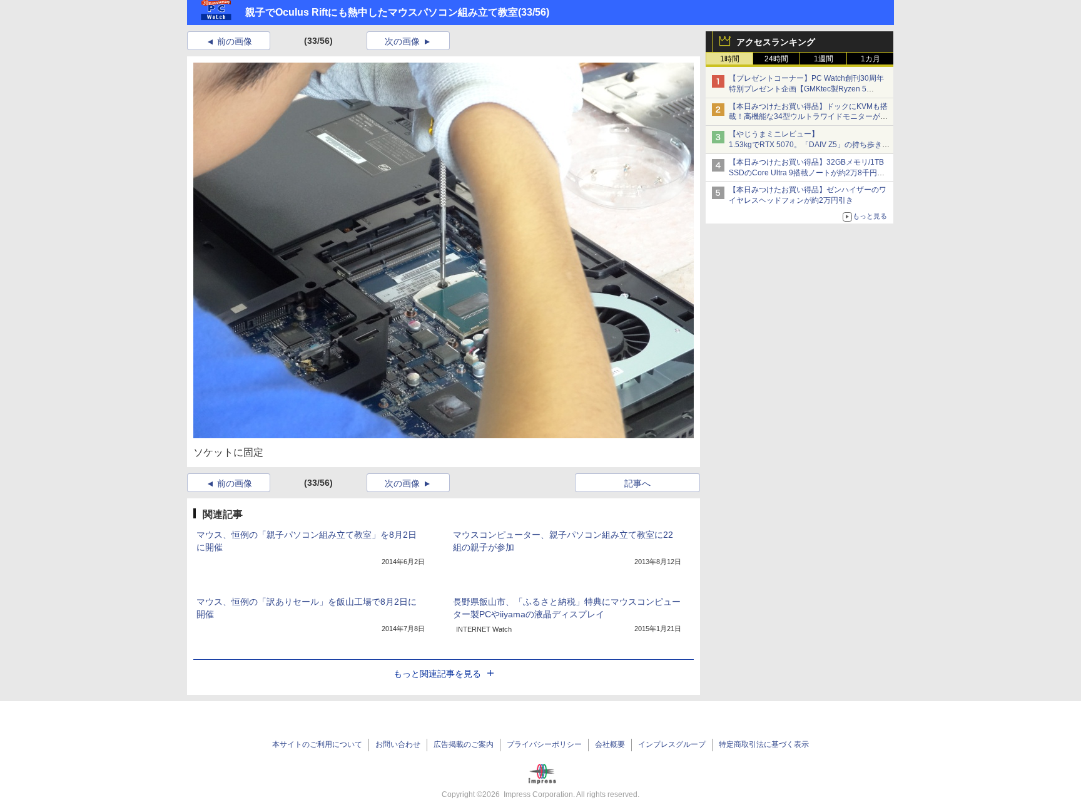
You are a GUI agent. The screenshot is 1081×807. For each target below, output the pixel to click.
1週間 (823, 58)
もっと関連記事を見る (437, 674)
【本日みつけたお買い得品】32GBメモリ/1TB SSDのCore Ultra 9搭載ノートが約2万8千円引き (807, 173)
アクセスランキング (775, 42)
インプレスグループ (672, 744)
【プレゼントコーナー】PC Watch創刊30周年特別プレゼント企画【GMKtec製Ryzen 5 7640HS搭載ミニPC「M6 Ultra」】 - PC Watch (809, 89)
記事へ (637, 483)
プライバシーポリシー (544, 744)
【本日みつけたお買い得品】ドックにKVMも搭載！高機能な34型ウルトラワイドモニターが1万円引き (808, 117)
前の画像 (234, 41)
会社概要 (610, 744)
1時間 (729, 58)
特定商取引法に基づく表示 (764, 744)
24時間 (776, 58)
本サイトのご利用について (317, 744)
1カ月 (870, 58)
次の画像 (402, 41)
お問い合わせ (397, 744)
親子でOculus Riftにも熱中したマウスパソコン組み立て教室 (381, 12)
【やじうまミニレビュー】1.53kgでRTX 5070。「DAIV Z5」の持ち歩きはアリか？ (809, 145)
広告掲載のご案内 (464, 744)
